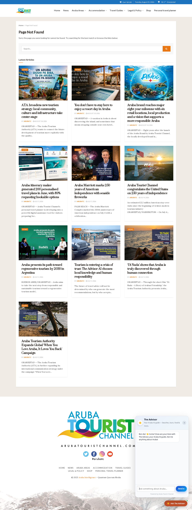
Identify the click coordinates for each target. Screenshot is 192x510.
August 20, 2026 (93, 113)
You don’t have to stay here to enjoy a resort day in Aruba (93, 107)
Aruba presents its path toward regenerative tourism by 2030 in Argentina (43, 269)
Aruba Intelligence (87, 477)
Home (57, 10)
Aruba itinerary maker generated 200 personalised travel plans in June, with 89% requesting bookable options (41, 191)
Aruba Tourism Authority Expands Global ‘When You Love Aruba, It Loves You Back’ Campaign (42, 347)
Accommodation (97, 10)
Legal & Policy (134, 10)
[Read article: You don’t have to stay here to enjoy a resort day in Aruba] (96, 83)
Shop (148, 10)
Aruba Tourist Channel (166, 494)
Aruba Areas (78, 10)
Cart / (127, 2)
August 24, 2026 (40, 121)
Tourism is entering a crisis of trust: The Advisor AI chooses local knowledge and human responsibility (93, 271)
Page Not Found (31, 25)
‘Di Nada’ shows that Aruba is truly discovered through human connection (146, 269)
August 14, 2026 (146, 125)
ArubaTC (27, 121)
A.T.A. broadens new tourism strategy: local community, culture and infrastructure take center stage (42, 111)
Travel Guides (116, 10)
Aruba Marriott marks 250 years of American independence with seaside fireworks (92, 191)
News (66, 10)
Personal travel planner (165, 10)
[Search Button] (166, 49)
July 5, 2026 (38, 201)
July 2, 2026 (38, 277)
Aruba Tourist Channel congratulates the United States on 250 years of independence (147, 189)
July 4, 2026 (144, 197)
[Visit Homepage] (23, 10)
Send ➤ (181, 488)
